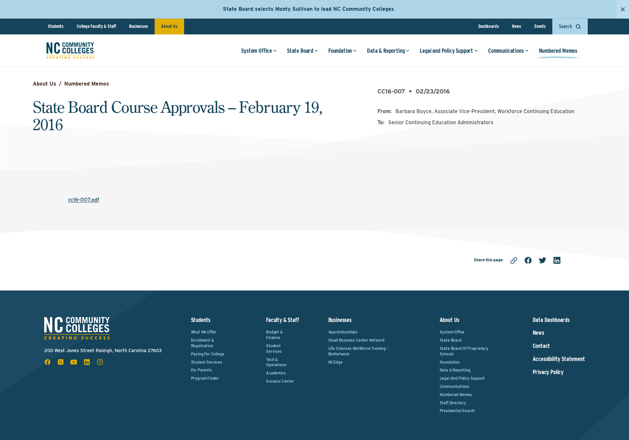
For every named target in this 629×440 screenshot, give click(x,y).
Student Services (206, 362)
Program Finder (205, 378)
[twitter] (542, 260)
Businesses (138, 26)
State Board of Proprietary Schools (464, 351)
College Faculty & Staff (96, 26)
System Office (256, 50)
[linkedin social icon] (87, 362)
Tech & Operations (276, 362)
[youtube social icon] (73, 362)
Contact (541, 346)
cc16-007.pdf (83, 200)
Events (540, 26)
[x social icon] (60, 362)
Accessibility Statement (559, 359)
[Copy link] (514, 260)
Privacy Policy (548, 372)
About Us (169, 26)
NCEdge (335, 362)
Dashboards (488, 26)
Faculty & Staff (282, 319)
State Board (300, 50)
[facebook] (528, 260)
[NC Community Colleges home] (70, 50)
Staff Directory (453, 402)
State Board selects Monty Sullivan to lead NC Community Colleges (308, 9)
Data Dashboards (551, 320)
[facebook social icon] (47, 362)
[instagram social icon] (100, 362)
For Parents (201, 370)
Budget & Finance (274, 335)
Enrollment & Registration (202, 343)
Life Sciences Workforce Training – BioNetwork (358, 351)
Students (56, 26)
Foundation (340, 50)
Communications (506, 50)
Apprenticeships (342, 332)
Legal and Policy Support (446, 50)
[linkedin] (557, 260)
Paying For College (207, 353)
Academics (275, 372)
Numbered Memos (558, 50)
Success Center (280, 381)
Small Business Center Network (356, 340)
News (516, 26)
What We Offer (204, 332)
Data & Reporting (386, 50)
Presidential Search (457, 410)
